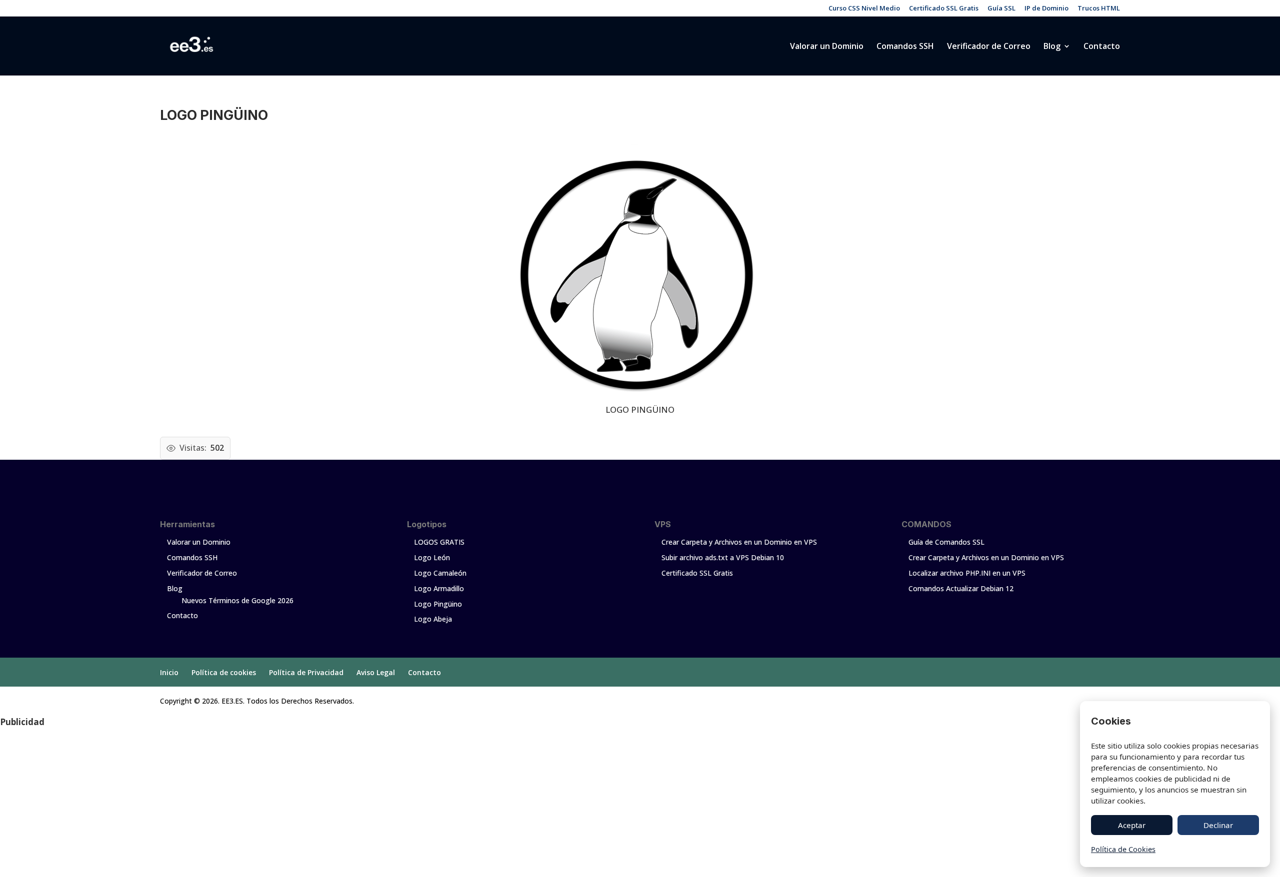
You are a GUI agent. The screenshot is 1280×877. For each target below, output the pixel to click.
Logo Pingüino (438, 604)
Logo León (432, 557)
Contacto (1102, 46)
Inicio (169, 672)
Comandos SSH (905, 46)
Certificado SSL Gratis (943, 8)
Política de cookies (224, 672)
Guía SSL (1002, 8)
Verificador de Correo (988, 46)
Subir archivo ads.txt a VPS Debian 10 (723, 557)
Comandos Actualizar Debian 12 (961, 588)
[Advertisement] (300, 803)
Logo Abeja (433, 619)
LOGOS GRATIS (439, 542)
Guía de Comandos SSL (946, 542)
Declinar (1218, 825)
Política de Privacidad (306, 672)
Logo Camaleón (440, 573)
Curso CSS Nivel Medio (864, 8)
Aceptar (1132, 825)
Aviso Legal (375, 672)
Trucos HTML (1099, 8)
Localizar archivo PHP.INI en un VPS (967, 573)
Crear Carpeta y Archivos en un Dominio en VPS (739, 542)
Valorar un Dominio (827, 46)
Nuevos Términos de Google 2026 (238, 600)
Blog (1052, 46)
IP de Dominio (1046, 8)
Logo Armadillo (439, 588)
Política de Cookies (1123, 849)
